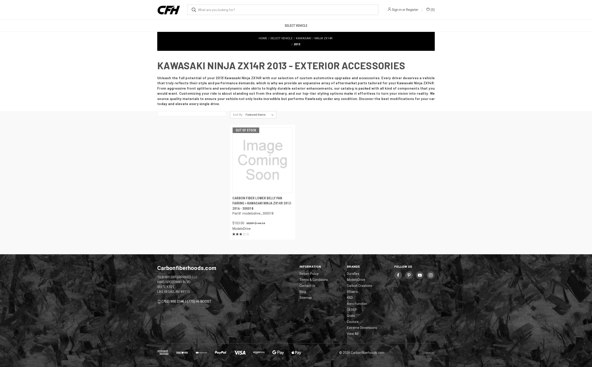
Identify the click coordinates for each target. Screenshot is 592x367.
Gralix (351, 316)
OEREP (352, 310)
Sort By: (238, 114)
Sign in (397, 10)
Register (412, 10)
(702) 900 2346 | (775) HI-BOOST (186, 301)
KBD (350, 298)
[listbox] (260, 114)
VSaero (352, 292)
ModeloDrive (356, 280)
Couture (353, 322)
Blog (302, 292)
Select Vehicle (296, 25)
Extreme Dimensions (362, 328)
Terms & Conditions (313, 280)
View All (352, 334)
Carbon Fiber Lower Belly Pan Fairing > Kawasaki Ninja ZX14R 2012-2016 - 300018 (262, 203)
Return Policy (309, 274)
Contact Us (307, 286)
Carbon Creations (359, 286)
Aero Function (357, 304)
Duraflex (353, 274)
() (432, 10)
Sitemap (305, 298)
